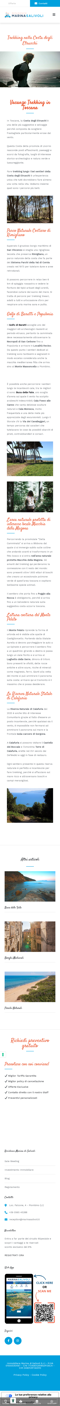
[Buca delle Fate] (30, 904)
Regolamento (12, 1187)
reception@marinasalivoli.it (24, 1219)
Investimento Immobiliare (19, 1169)
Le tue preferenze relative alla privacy (33, 1396)
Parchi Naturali (13, 1008)
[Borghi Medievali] (30, 954)
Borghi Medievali (14, 958)
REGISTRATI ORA (14, 1255)
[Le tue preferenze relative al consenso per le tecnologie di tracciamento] (3, 1055)
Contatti (43, 3)
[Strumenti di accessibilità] (13, 1401)
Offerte (12, 3)
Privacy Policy (21, 1375)
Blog (7, 1178)
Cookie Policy (39, 1375)
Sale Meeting (12, 1161)
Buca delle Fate (13, 908)
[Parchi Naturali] (30, 1005)
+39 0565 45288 (18, 1212)
